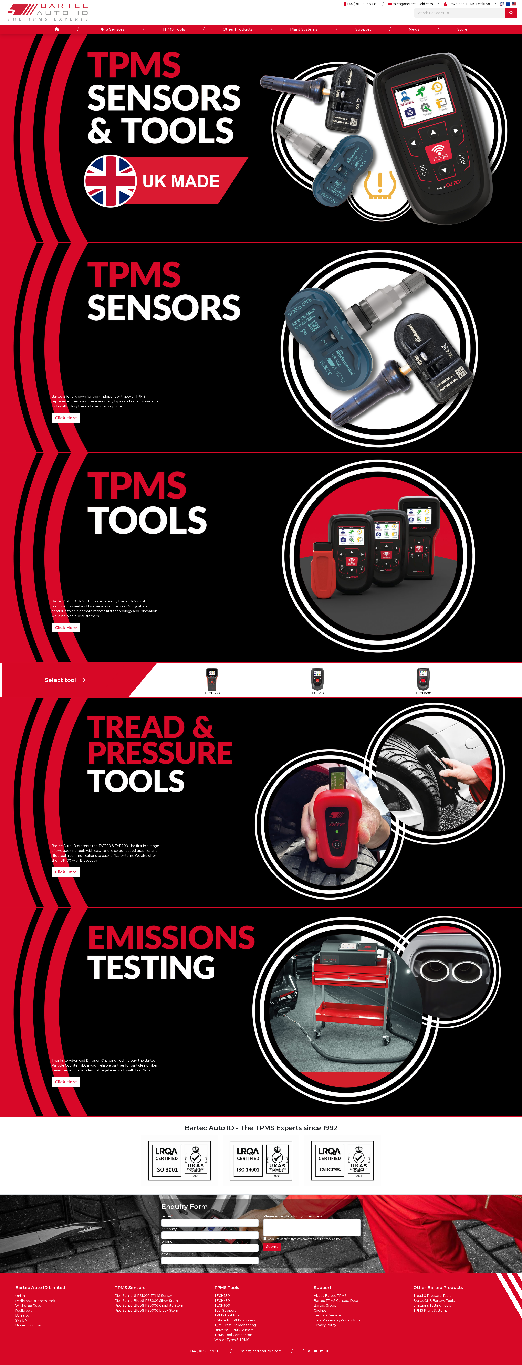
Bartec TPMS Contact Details (337, 1301)
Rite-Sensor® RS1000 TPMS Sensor (143, 1296)
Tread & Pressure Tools (432, 1296)
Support (363, 29)
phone (166, 1241)
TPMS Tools (173, 29)
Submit (272, 1247)
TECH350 (222, 1296)
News (414, 29)
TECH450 (222, 1301)
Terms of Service (327, 1315)
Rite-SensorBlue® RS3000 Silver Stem (146, 1301)
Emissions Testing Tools (432, 1306)
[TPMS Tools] (261, 557)
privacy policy (331, 1238)
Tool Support (225, 1310)
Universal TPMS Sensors (233, 1330)
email (165, 1254)
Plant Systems (304, 29)
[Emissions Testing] (261, 1012)
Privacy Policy (325, 1325)
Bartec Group (325, 1306)
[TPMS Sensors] (261, 348)
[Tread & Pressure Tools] (261, 802)
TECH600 (222, 1306)
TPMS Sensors (111, 29)
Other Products (238, 29)
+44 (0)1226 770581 (362, 4)
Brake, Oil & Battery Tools (434, 1301)
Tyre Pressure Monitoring (235, 1325)
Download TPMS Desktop (468, 4)
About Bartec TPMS (330, 1296)
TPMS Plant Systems (430, 1310)
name (166, 1216)
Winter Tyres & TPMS (231, 1340)
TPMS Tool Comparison (233, 1335)
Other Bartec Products (438, 1287)
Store (462, 29)
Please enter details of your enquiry (292, 1216)
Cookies (320, 1310)
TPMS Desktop (226, 1315)
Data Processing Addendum (337, 1320)
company (169, 1229)
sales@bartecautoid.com (412, 4)
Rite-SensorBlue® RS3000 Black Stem (146, 1310)
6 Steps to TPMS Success (234, 1320)
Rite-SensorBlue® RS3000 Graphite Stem (149, 1306)
